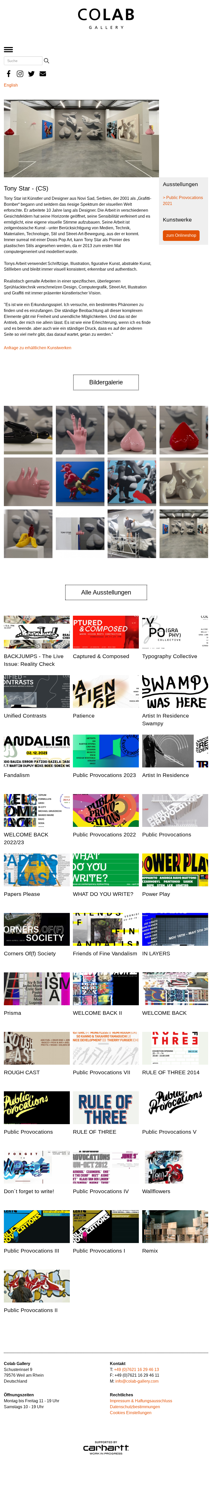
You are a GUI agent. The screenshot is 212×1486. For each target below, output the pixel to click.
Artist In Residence (165, 775)
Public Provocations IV (101, 1191)
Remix (150, 1251)
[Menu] (9, 50)
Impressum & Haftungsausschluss (141, 1401)
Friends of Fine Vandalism (105, 953)
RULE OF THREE (94, 1132)
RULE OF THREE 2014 (171, 1072)
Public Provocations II (31, 1310)
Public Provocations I (99, 1251)
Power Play (156, 894)
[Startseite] (106, 18)
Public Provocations (166, 834)
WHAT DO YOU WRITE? (103, 894)
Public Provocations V (169, 1132)
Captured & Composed (101, 656)
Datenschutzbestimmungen (135, 1407)
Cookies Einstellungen (131, 1413)
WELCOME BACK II (97, 1013)
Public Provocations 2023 (104, 775)
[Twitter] (31, 74)
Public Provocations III (31, 1251)
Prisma (12, 1013)
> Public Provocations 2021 (183, 200)
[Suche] (46, 60)
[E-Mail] (43, 74)
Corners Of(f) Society (30, 953)
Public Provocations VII (101, 1072)
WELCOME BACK (164, 1013)
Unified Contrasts (25, 716)
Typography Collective (169, 656)
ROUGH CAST (22, 1072)
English (11, 85)
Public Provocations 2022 (104, 834)
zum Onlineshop (181, 235)
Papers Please (22, 894)
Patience (84, 716)
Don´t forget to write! (29, 1191)
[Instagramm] (20, 74)
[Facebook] (8, 74)
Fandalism (17, 775)
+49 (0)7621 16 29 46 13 (136, 1369)
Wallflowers (156, 1191)
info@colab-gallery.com (136, 1381)
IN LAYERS (156, 953)
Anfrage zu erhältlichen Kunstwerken (37, 348)
